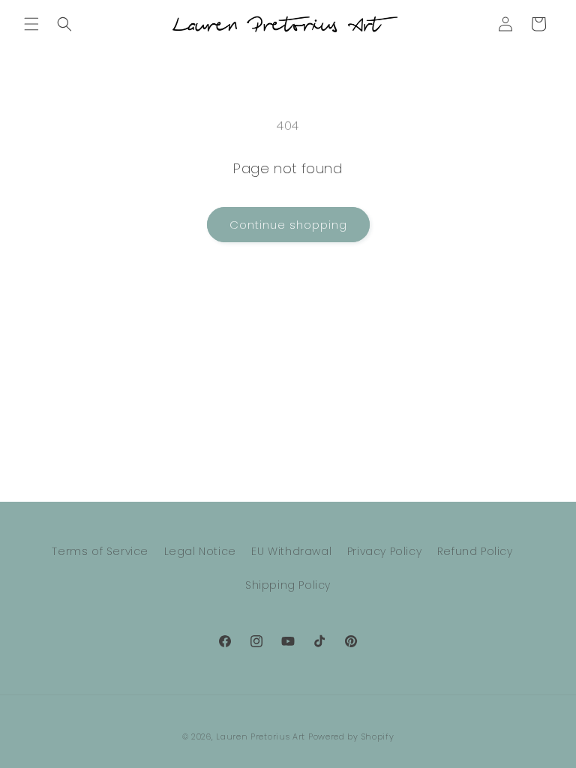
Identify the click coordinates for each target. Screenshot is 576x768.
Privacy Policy (384, 551)
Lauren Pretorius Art (260, 736)
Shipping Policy (288, 585)
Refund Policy (475, 551)
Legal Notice (200, 551)
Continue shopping (288, 224)
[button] (31, 24)
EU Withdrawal (291, 551)
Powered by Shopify (351, 736)
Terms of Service (100, 551)
